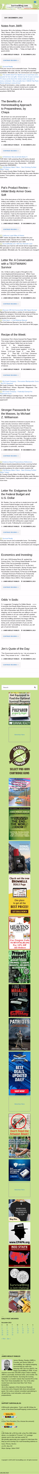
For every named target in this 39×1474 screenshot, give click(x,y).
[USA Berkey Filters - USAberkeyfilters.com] (19, 1147)
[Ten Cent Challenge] (19, 1279)
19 (23, 1331)
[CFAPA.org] (19, 1233)
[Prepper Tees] (19, 1210)
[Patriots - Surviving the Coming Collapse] (19, 1034)
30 (7, 1334)
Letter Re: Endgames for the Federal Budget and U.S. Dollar (16, 494)
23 (7, 1333)
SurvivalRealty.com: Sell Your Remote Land (16, 244)
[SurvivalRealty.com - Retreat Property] (19, 708)
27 (28, 1333)
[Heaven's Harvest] (19, 933)
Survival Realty (6, 66)
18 (18, 1331)
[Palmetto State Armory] (19, 1073)
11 (17, 1329)
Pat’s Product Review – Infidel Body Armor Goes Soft (16, 191)
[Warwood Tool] (19, 1301)
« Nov (4, 1338)
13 (28, 1329)
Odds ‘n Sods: (10, 599)
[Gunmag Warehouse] (19, 1000)
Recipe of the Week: (13, 334)
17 (12, 1331)
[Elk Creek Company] (19, 760)
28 (33, 1333)
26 (23, 1333)
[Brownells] (19, 895)
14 (33, 1329)
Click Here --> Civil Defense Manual (13, 320)
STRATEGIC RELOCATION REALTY (14, 157)
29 (2, 1334)
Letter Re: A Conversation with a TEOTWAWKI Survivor (17, 264)
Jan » (9, 1338)
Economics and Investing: (17, 554)
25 (18, 1333)
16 (7, 1331)
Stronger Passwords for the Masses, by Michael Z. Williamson (15, 413)
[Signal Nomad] (19, 857)
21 (33, 1331)
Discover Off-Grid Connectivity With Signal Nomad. (18, 310)
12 (23, 1329)
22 (2, 1333)
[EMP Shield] (19, 1170)
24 (12, 1333)
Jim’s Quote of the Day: (15, 648)
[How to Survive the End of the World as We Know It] (19, 823)
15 (2, 1331)
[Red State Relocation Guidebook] (19, 1256)
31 (12, 1334)
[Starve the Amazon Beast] (19, 1124)
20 (28, 1331)
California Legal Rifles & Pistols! (12, 235)
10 (12, 1329)
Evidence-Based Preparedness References (16, 462)
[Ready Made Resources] (19, 967)
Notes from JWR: (12, 25)
